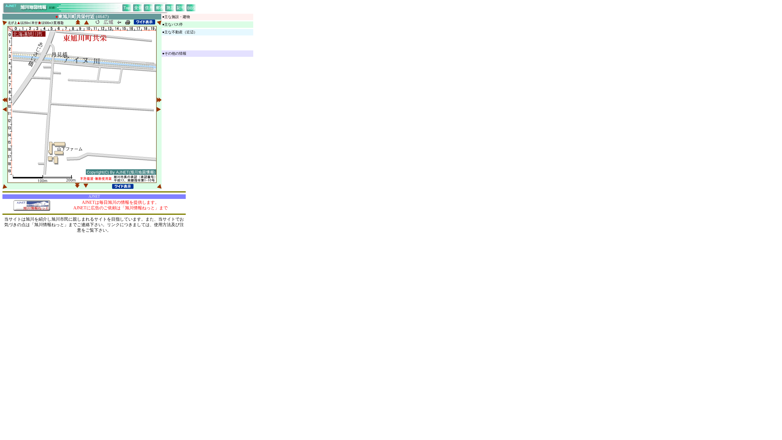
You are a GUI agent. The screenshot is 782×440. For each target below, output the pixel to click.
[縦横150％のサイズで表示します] (144, 22)
